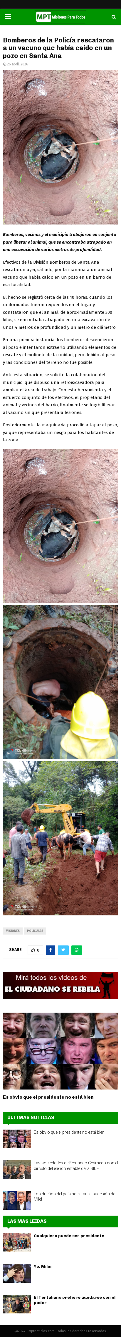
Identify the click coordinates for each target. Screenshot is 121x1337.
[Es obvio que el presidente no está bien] (60, 1051)
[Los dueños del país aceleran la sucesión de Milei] (17, 1200)
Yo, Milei (42, 1266)
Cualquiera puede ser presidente (69, 1235)
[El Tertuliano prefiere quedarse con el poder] (17, 1304)
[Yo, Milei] (17, 1273)
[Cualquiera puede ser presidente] (17, 1242)
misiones (13, 931)
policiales (35, 931)
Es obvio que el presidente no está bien (48, 1097)
